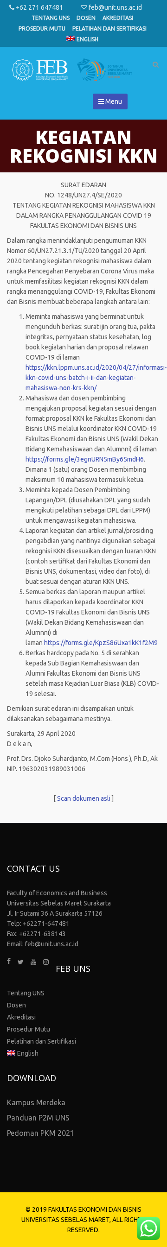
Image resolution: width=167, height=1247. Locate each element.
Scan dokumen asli (83, 798)
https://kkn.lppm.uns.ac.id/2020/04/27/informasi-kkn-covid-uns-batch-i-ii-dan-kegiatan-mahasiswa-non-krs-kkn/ (96, 378)
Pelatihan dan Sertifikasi (109, 28)
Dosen (86, 18)
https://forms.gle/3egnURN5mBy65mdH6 (85, 459)
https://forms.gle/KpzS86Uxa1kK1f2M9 (101, 642)
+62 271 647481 (38, 7)
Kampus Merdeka (36, 1102)
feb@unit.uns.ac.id (114, 7)
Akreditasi (118, 18)
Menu (113, 101)
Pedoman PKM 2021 (40, 1133)
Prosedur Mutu (42, 28)
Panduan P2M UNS (38, 1118)
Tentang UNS (51, 18)
